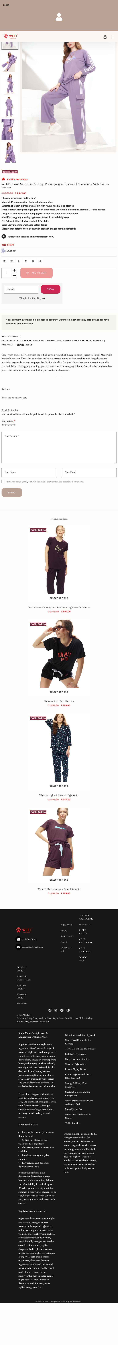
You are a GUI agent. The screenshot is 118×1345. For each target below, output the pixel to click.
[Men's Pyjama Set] (81, 1109)
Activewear (24, 340)
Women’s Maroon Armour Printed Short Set (59, 889)
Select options (59, 598)
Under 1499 (54, 340)
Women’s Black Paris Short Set (59, 701)
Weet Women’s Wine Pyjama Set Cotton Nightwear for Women (59, 607)
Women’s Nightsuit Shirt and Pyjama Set (59, 795)
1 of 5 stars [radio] (3, 425)
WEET (10, 344)
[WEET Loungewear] (10, 36)
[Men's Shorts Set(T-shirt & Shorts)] (81, 1116)
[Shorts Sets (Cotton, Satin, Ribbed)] (81, 1042)
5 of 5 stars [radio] (14, 425)
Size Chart (8, 244)
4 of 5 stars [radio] (11, 425)
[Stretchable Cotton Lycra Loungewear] (81, 1093)
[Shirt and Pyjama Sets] (81, 1064)
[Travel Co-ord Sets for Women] (81, 1048)
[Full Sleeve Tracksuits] (81, 1054)
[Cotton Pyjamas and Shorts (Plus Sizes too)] (81, 1076)
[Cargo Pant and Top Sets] (81, 1059)
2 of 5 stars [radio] (5, 425)
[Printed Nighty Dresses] (81, 1069)
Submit (12, 492)
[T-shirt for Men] (81, 1123)
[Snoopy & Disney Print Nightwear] (81, 1085)
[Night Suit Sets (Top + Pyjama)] (81, 1035)
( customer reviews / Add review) (19, 198)
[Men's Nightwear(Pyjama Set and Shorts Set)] (81, 1102)
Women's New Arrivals (77, 340)
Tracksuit (39, 340)
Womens (98, 340)
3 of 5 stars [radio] (8, 425)
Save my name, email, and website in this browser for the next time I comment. (45, 481)
